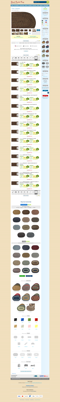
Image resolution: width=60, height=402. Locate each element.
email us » (21, 37)
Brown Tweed (16, 215)
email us (47, 98)
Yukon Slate (35, 258)
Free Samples (16, 5)
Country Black (21, 238)
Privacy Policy (27, 399)
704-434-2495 (17, 37)
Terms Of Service (22, 399)
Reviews (41, 5)
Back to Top (14, 373)
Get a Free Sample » (33, 36)
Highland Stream (26, 266)
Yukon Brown (25, 258)
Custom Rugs (22, 5)
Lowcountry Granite (16, 258)
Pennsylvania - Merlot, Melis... (35, 266)
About (38, 5)
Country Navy (16, 223)
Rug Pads (30, 5)
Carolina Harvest (35, 215)
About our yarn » (45, 76)
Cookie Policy (32, 399)
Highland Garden (26, 223)
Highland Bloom (35, 223)
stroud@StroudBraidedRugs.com (37, 382)
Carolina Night (30, 238)
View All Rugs (46, 5)
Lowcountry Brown (17, 266)
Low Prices (34, 5)
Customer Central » (30, 385)
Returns (26, 5)
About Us (40, 378)
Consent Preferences (37, 399)
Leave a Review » (34, 391)
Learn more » (45, 15)
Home (12, 5)
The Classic (26, 215)
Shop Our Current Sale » (45, 378)
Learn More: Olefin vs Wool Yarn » (26, 371)
